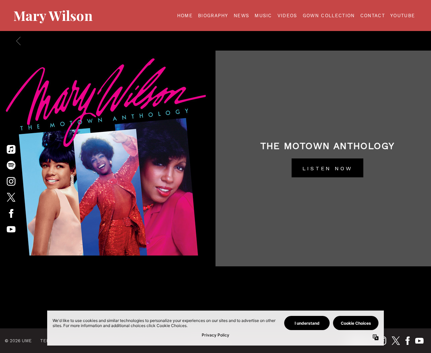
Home (185, 15)
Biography (213, 15)
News (241, 15)
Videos (287, 15)
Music (263, 15)
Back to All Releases (216, 297)
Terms (48, 340)
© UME (18, 340)
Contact (372, 15)
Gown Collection (329, 15)
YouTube (402, 15)
